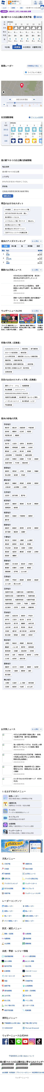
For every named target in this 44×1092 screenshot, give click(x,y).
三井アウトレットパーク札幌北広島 (16, 232)
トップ (4, 7)
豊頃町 (22, 552)
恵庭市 (33, 603)
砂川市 (29, 619)
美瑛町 (29, 451)
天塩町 (23, 475)
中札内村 (8, 548)
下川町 (29, 459)
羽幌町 (36, 471)
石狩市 (16, 607)
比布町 (30, 447)
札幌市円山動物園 (10, 397)
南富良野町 (28, 455)
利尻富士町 (8, 435)
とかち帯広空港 (10, 356)
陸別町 (7, 555)
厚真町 (29, 568)
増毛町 (14, 471)
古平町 (36, 655)
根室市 (7, 516)
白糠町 (23, 532)
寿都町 (22, 643)
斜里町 (29, 483)
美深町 (36, 459)
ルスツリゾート (20, 389)
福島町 (29, 667)
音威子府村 (8, 463)
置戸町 (23, 495)
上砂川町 (8, 627)
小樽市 (7, 643)
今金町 (22, 687)
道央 (21, 7)
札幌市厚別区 (19, 600)
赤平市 (7, 619)
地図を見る (7, 196)
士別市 (14, 443)
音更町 (14, 540)
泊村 (13, 655)
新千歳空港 (34, 349)
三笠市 (14, 619)
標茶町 (36, 528)
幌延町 (17, 435)
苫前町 (29, 471)
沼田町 (30, 635)
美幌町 (14, 483)
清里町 (36, 483)
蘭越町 (7, 647)
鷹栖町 (7, 447)
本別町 (29, 552)
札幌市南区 (31, 596)
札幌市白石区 (9, 596)
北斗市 (14, 667)
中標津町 (22, 516)
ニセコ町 (15, 647)
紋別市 (7, 504)
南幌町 (23, 623)
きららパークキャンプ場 (21, 209)
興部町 (36, 504)
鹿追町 (7, 544)
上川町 (14, 451)
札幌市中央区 (9, 592)
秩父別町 (8, 635)
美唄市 (23, 616)
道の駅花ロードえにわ (12, 217)
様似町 (36, 580)
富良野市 (30, 443)
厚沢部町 (31, 683)
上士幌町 (30, 540)
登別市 (23, 564)
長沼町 (23, 627)
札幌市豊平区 (21, 596)
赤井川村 (22, 658)
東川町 (22, 451)
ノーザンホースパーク (12, 401)
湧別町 (22, 504)
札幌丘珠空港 (18, 360)
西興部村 (8, 507)
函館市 (7, 667)
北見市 (7, 495)
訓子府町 (15, 495)
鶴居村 (16, 532)
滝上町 (29, 504)
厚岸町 (22, 528)
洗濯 (5, 141)
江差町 (14, 683)
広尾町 (30, 548)
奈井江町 (31, 623)
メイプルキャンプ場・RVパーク (15, 221)
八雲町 (7, 683)
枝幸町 (7, 431)
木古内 (8, 259)
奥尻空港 (30, 364)
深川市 (16, 623)
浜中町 (29, 528)
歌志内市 (8, 623)
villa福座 (8, 209)
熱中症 (6, 129)
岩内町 (7, 655)
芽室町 (29, 544)
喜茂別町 (8, 651)
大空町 (24, 487)
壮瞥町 (14, 568)
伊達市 (30, 564)
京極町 (16, 651)
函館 (8, 263)
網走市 (7, 483)
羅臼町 (7, 520)
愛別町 (7, 451)
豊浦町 (7, 568)
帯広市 (7, 540)
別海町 (14, 516)
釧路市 (7, 528)
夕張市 (7, 616)
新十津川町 (23, 631)
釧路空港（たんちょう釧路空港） (28, 356)
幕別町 (7, 552)
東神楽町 (15, 447)
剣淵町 (22, 459)
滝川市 (22, 619)
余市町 (14, 658)
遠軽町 (14, 504)
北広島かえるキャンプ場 (12, 225)
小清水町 (8, 487)
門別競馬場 (8, 405)
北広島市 (8, 607)
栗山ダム (31, 221)
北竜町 (23, 635)
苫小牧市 (15, 564)
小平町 (22, 471)
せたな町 (30, 687)
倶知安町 (24, 651)
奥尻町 (14, 687)
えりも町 (8, 584)
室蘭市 (7, 564)
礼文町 (22, 431)
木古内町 (8, 671)
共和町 (32, 651)
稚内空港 (23, 352)
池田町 (14, 552)
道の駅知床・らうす (28, 401)
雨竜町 (16, 635)
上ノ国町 (22, 683)
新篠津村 (31, 607)
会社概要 (5, 1072)
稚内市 (7, 428)
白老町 (22, 568)
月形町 (7, 631)
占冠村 (7, 459)
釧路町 (14, 528)
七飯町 (16, 671)
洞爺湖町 (8, 571)
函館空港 (8, 360)
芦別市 (30, 616)
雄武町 (16, 507)
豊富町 (14, 431)
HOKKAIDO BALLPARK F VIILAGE (16, 393)
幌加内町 (25, 463)
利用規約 (12, 1072)
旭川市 (7, 443)
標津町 (30, 516)
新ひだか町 (17, 584)
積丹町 (29, 655)
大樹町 (23, 548)
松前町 (22, 667)
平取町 (14, 580)
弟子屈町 (8, 532)
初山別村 (8, 475)
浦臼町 (14, 631)
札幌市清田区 (9, 603)
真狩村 (23, 647)
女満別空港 (8, 372)
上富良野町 (8, 455)
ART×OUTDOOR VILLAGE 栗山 (16, 213)
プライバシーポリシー (23, 1072)
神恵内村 (21, 655)
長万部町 (8, 674)
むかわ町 (24, 571)
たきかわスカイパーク (12, 349)
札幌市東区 (30, 592)
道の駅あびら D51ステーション (15, 229)
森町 (29, 671)
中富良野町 (18, 455)
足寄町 (36, 552)
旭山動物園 (8, 389)
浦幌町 (14, 555)
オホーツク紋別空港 (11, 352)
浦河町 (29, 580)
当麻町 (23, 447)
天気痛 (6, 135)
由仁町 (16, 627)
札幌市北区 (20, 592)
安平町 (16, 571)
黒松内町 (30, 643)
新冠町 (22, 580)
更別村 (16, 548)
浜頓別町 (22, 428)
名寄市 (22, 443)
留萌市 (7, 471)
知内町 (36, 667)
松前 (8, 255)
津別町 (22, 483)
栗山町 (30, 627)
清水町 (22, 544)
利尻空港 (25, 349)
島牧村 (14, 643)
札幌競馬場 (25, 386)
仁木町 (7, 658)
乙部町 (7, 687)
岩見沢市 (15, 616)
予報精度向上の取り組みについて (21, 1056)
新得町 (14, 544)
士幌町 (22, 540)
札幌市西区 (8, 600)
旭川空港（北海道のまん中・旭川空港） (17, 368)
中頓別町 (31, 428)
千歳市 (26, 603)
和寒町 (14, 459)
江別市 (19, 603)
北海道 (13, 7)
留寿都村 (31, 647)
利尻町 (29, 431)
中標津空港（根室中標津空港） (14, 364)
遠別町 (16, 475)
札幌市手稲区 (31, 600)
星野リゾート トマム (12, 386)
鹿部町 (23, 671)
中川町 (17, 463)
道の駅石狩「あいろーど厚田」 (29, 397)
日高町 (7, 580)
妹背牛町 (32, 631)
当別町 (23, 607)
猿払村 (14, 428)
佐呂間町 (16, 487)
